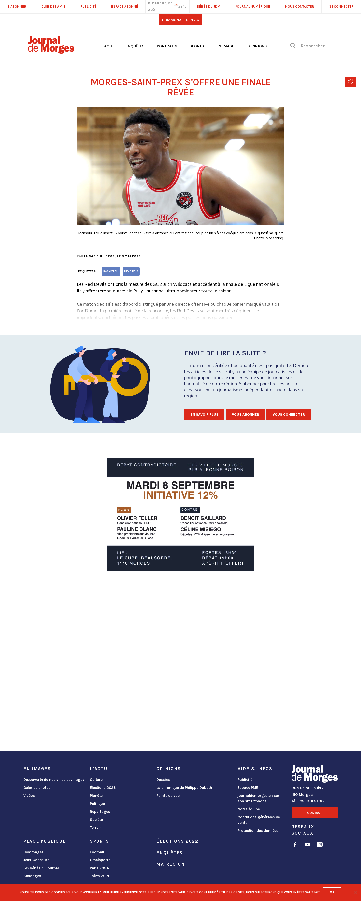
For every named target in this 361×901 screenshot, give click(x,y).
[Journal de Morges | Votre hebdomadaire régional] (51, 52)
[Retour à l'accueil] (315, 775)
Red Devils (131, 271)
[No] (354, 892)
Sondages (32, 876)
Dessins (163, 779)
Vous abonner (245, 414)
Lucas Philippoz (99, 256)
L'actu (107, 46)
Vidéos (29, 795)
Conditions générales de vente (259, 820)
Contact (314, 813)
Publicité (245, 779)
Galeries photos (37, 787)
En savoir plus (204, 414)
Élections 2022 (177, 841)
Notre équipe (249, 809)
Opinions (258, 46)
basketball (111, 271)
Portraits (167, 46)
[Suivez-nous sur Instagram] (320, 845)
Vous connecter (289, 414)
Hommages (33, 852)
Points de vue (168, 795)
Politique (97, 803)
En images (226, 46)
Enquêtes (135, 46)
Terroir (95, 827)
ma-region (170, 864)
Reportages (100, 811)
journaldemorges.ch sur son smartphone (258, 798)
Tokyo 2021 (99, 876)
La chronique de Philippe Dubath (184, 787)
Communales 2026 (180, 19)
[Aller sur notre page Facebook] (295, 845)
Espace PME (248, 787)
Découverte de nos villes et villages (53, 779)
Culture (96, 779)
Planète (96, 795)
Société (96, 819)
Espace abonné (124, 6)
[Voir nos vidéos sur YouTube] (307, 845)
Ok (332, 892)
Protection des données (258, 830)
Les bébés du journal (41, 868)
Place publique (44, 841)
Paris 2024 (99, 868)
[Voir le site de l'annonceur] (180, 514)
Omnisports (100, 860)
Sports (197, 46)
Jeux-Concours (36, 860)
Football (97, 852)
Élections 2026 (103, 787)
